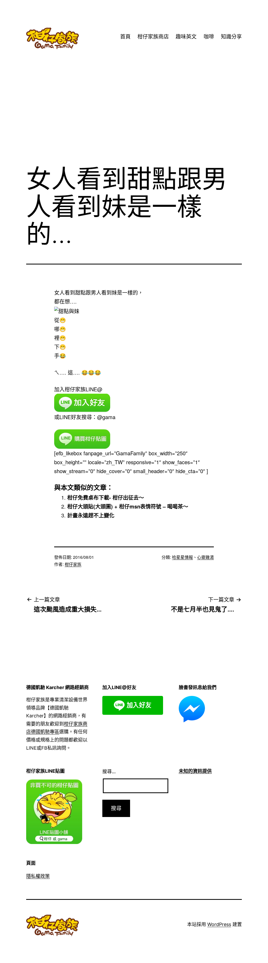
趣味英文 (186, 37)
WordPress (219, 924)
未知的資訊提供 (195, 771)
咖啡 (209, 37)
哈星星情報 (182, 557)
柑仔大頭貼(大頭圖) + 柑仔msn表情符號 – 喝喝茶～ (127, 506)
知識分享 (231, 37)
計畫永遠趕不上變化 (90, 515)
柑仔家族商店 (153, 37)
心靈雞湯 (205, 557)
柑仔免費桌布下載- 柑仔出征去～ (105, 497)
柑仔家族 (73, 564)
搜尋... (109, 771)
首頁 (125, 37)
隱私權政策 (38, 876)
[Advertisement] (134, 117)
